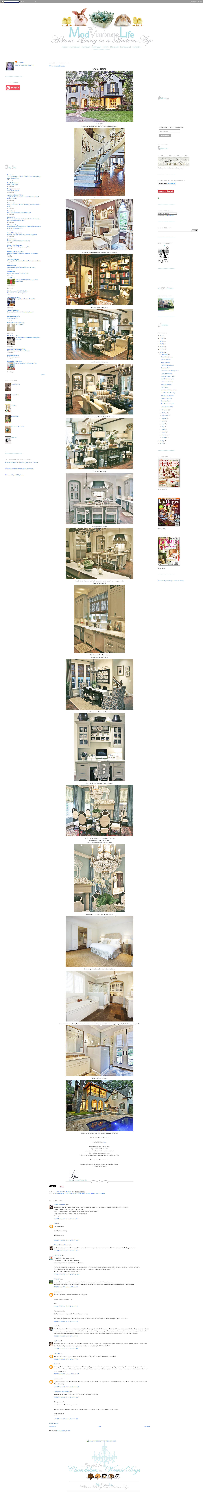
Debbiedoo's (11, 217)
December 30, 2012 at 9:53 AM (66, 1251)
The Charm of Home (13, 297)
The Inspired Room (13, 259)
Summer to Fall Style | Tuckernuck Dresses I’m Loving (21, 267)
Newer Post (52, 1427)
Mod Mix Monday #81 (167, 379)
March (164, 432)
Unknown (57, 1292)
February (164, 435)
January (164, 437)
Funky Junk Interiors (13, 189)
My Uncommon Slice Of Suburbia (17, 291)
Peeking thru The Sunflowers (15, 323)
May (163, 426)
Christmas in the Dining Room (170, 371)
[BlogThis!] (78, 1192)
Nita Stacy (20, 62)
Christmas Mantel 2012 (168, 376)
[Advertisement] (101, 55)
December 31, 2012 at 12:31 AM (66, 1387)
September (165, 415)
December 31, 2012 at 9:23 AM (66, 1397)
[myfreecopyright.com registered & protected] (19, 468)
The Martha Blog (12, 225)
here (105, 1142)
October (164, 413)
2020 (161, 336)
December (165, 354)
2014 (161, 347)
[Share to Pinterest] (84, 1192)
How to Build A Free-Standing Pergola (17, 292)
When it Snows (165, 362)
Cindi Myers (57, 1255)
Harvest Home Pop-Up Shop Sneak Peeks (26, 363)
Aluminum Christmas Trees (169, 390)
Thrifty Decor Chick (13, 336)
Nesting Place (11, 271)
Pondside (56, 1279)
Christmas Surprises (166, 373)
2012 (161, 352)
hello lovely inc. (12, 203)
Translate (171, 215)
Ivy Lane (56, 1341)
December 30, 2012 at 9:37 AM (66, 1240)
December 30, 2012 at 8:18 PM (66, 1359)
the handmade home (13, 355)
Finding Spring (15, 416)
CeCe (55, 1364)
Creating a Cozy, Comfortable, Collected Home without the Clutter (24, 261)
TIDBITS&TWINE (13, 310)
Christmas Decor (166, 401)
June (163, 424)
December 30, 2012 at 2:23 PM (66, 1306)
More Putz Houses (166, 384)
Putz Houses (164, 387)
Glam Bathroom (15, 384)
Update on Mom (165, 360)
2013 (161, 349)
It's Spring (13, 405)
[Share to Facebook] (82, 1192)
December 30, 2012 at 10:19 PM (66, 1374)
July (163, 421)
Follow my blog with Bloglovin (14, 475)
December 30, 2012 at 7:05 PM (66, 1349)
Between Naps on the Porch (15, 251)
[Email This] (76, 1192)
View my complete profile (24, 65)
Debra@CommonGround (61, 1245)
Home (99, 1427)
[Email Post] (73, 1191)
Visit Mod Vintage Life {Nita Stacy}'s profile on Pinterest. (21, 462)
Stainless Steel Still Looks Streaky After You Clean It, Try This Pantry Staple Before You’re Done (23, 219)
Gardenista (10, 175)
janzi (55, 1326)
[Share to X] (80, 1192)
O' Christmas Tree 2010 (17, 427)
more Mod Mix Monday (168, 393)
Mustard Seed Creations (14, 245)
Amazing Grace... (19, 324)
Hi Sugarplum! (11, 265)
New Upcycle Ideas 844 (13, 190)
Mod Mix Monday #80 (167, 395)
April (163, 429)
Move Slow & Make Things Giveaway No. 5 (18, 247)
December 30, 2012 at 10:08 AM (66, 1274)
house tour (77, 1193)
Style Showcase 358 (12, 318)
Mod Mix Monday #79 (167, 404)
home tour (68, 1193)
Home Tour (14, 437)
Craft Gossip (11, 211)
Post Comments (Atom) (63, 1431)
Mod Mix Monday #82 (167, 365)
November (165, 410)
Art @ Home (11, 278)
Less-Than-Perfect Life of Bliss (16, 349)
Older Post (147, 1427)
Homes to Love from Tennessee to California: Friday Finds (22, 234)
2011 (161, 441)
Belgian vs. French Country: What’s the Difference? (20, 312)
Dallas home (59, 1193)
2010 (161, 444)
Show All (43, 374)
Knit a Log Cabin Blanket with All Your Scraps (19, 212)
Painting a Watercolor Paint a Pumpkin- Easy (18, 240)
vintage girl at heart (59, 1204)
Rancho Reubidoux (13, 183)
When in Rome (15, 395)
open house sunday (98, 1193)
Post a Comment (54, 1423)
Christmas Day (165, 368)
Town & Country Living (14, 233)
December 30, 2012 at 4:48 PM (66, 1336)
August (164, 418)
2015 (161, 344)
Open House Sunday (167, 357)
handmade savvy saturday (13, 357)
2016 (161, 341)
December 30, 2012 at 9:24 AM (66, 1219)
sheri (55, 1223)
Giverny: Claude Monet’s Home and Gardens (18, 351)
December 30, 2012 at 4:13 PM (66, 1321)
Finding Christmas (166, 398)
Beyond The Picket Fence (14, 361)
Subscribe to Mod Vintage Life (171, 127)
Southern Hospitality (13, 316)
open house (86, 1193)
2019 (161, 338)
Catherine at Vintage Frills (61, 1391)
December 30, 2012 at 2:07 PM (66, 1287)
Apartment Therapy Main (15, 195)
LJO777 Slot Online (12, 184)
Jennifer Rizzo (11, 239)
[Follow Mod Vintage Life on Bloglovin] (167, 184)
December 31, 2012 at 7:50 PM (66, 1418)
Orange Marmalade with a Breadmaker (25, 299)
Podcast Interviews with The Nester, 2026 (17, 273)
